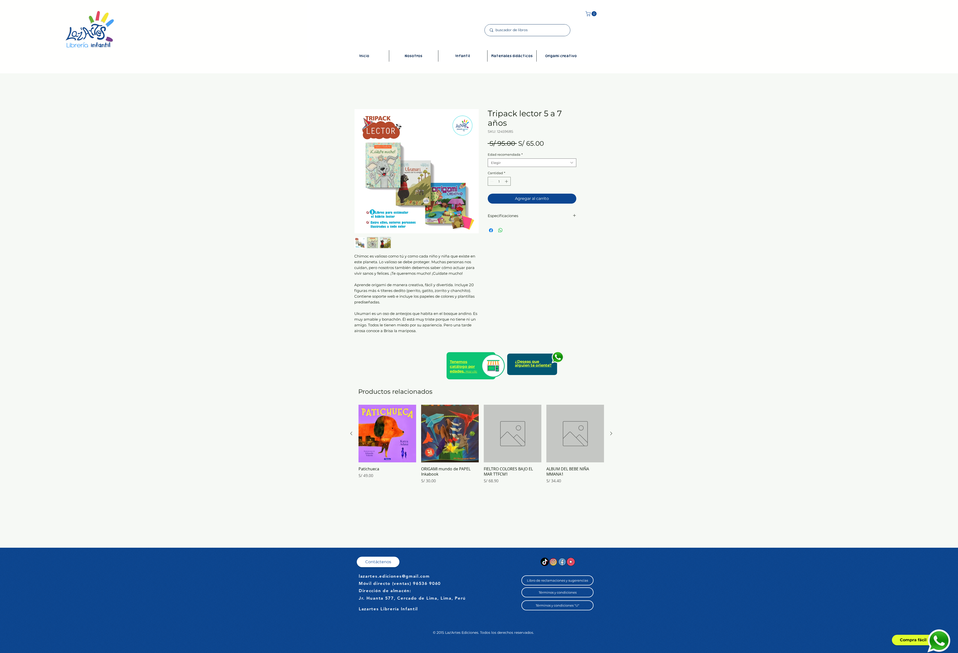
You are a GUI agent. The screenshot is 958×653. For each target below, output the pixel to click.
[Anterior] (351, 433)
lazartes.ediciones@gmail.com (394, 576)
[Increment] (507, 181)
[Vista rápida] (387, 433)
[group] (481, 446)
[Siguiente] (611, 433)
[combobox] (532, 162)
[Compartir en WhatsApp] (500, 230)
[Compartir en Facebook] (491, 230)
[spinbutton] (499, 181)
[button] (592, 13)
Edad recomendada (505, 154)
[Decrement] (491, 181)
